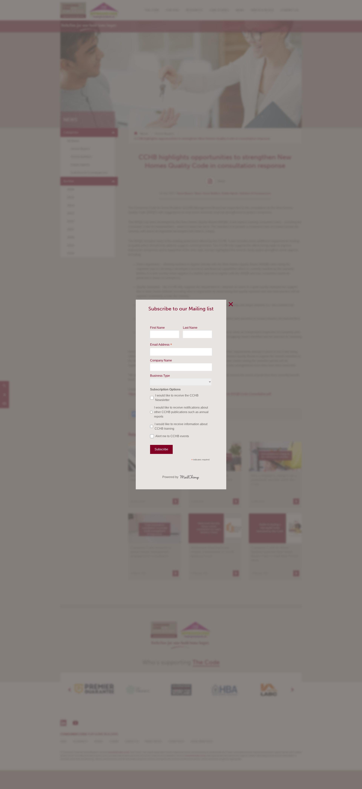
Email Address (161, 345)
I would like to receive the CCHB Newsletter (177, 398)
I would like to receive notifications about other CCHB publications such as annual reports (181, 412)
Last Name (190, 327)
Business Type (160, 375)
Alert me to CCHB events (172, 436)
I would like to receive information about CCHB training (181, 426)
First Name (157, 327)
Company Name (161, 360)
